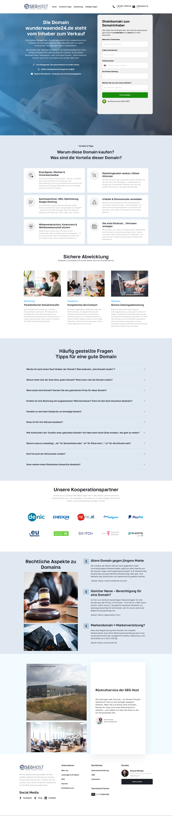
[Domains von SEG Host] (100, 794)
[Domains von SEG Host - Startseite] (31, 767)
